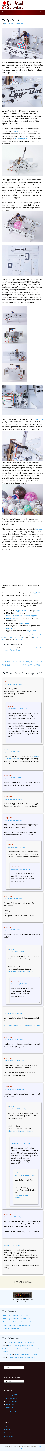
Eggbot (27, 635)
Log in (6, 1426)
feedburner (10, 1405)
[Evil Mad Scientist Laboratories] (22, 5)
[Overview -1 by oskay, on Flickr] (22, 160)
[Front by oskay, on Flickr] (14, 315)
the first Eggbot (21, 139)
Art (19, 635)
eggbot (2, 639)
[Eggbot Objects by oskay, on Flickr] (22, 499)
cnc (38, 637)
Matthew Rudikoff (8, 1349)
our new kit (17, 72)
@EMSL (14, 1395)
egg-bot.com (21, 610)
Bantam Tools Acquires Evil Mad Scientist (16, 1325)
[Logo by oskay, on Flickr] (22, 91)
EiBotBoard (38, 419)
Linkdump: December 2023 (11, 1328)
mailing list (10, 628)
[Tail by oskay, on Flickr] (14, 372)
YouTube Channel (12, 1411)
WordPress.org (9, 1436)
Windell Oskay (8, 23)
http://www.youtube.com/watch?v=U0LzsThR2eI (22, 1025)
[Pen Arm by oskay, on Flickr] (22, 446)
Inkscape (38, 529)
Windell (11, 949)
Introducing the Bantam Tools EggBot (15, 1315)
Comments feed (9, 1433)
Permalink (18, 639)
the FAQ (37, 610)
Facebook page (11, 1398)
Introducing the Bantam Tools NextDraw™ (16, 1322)
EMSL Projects (35, 635)
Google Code (31, 631)
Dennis (6, 749)
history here (17, 131)
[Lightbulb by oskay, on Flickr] (22, 226)
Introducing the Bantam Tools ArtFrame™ (16, 1319)
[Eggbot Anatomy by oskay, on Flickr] (22, 566)
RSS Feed (9, 1408)
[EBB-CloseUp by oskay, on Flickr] (22, 400)
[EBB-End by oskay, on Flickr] (14, 334)
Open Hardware (19, 637)
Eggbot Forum (12, 618)
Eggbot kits (37, 593)
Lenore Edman (7, 1354)
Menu (4, 12)
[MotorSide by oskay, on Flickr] (14, 353)
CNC (22, 635)
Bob (3, 1342)
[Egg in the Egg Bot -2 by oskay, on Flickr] (22, 43)
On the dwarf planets (32, 664)
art (36, 637)
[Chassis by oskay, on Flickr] (22, 260)
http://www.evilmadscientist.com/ (20, 971)
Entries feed (8, 1430)
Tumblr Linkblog (11, 1401)
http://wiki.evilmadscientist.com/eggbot (21, 615)
